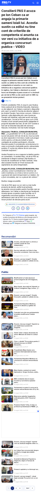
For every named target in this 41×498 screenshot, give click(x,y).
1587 (27, 488)
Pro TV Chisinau (19, 215)
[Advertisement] (20, 425)
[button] (13, 208)
